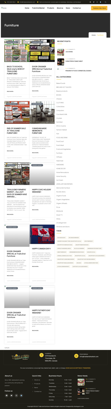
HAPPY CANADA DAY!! (41, 248)
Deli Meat (59, 122)
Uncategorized (61, 223)
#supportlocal (80, 255)
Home (94, 35)
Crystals (59, 118)
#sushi (79, 263)
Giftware (59, 157)
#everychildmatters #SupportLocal (69, 241)
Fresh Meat (60, 145)
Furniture (59, 153)
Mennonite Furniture (63, 188)
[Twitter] (93, 2)
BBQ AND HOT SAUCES (63, 87)
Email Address (84, 354)
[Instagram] (97, 2)
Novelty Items (60, 192)
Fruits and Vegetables (63, 149)
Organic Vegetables (63, 199)
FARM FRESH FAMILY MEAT (74, 61)
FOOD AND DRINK (62, 138)
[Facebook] (90, 2)
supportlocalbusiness (80, 266)
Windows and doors (63, 227)
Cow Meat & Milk (61, 114)
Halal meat (59, 161)
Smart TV (59, 215)
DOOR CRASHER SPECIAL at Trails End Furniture (16, 253)
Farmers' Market (61, 130)
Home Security (61, 176)
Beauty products (61, 91)
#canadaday (61, 237)
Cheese (59, 99)
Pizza (58, 207)
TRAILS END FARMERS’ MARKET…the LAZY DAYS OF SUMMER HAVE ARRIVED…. (17, 193)
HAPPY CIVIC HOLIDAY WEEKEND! (41, 190)
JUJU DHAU (69, 52)
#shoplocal (91, 252)
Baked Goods (60, 83)
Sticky (58, 219)
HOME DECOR (60, 169)
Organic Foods (61, 196)
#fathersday (89, 241)
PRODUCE (59, 211)
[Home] (3, 8)
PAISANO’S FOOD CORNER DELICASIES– (78, 71)
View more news (83, 398)
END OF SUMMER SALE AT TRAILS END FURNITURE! (16, 130)
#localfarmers (79, 248)
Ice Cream (59, 180)
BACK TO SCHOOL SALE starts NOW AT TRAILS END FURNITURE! (15, 70)
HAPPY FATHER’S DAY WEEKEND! (41, 311)
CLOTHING (60, 103)
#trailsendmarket (63, 266)
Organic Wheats (61, 203)
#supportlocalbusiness (96, 255)
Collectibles (60, 107)
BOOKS (58, 95)
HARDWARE (60, 165)
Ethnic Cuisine (61, 126)
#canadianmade (74, 237)
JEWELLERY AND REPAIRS (64, 184)
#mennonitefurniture (94, 248)
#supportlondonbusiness (65, 259)
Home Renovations (62, 172)
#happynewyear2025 (82, 244)
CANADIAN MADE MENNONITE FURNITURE (39, 130)
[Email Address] (76, 356)
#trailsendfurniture (91, 263)
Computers (60, 110)
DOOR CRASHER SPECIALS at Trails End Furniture (42, 69)
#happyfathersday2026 (64, 244)
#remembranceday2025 (77, 252)
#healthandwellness (64, 248)
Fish (57, 134)
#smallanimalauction (64, 255)
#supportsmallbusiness (65, 263)
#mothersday (61, 252)
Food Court (60, 141)
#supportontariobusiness (86, 259)
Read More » (10, 91)
